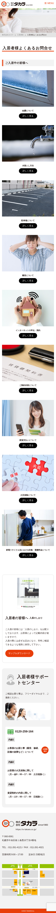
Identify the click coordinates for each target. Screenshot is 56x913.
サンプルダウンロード (19, 653)
